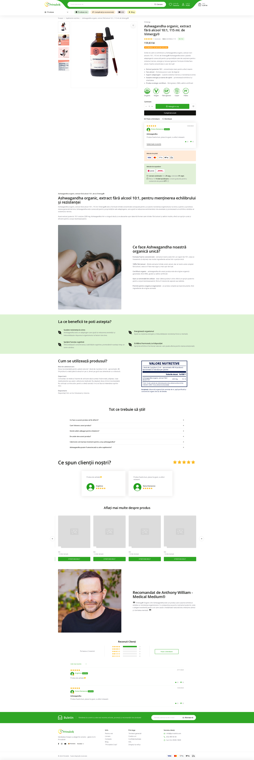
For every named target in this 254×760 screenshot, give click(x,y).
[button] (185, 141)
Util (122, 12)
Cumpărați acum (170, 113)
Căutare (160, 4)
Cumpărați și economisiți (104, 12)
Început (60, 18)
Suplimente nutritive (72, 18)
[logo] (53, 4)
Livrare (107, 736)
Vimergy (147, 22)
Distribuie (168, 119)
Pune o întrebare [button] (167, 652)
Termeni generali (134, 733)
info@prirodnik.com (173, 733)
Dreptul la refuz (134, 744)
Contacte (108, 739)
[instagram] (61, 744)
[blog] (59, 547)
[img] (151, 126)
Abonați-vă (189, 717)
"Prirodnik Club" (111, 744)
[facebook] (58, 744)
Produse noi (82, 12)
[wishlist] (193, 106)
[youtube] (65, 744)
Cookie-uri (132, 736)
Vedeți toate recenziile (154, 144)
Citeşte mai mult (74, 559)
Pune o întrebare (153, 119)
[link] (74, 532)
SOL (129, 742)
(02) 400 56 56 (171, 737)
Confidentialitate (134, 739)
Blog (133, 12)
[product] (133, 25)
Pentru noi (109, 733)
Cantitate (147, 102)
